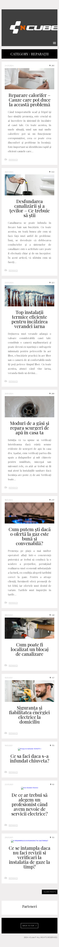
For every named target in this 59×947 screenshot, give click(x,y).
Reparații (13, 159)
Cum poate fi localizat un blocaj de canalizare (29, 649)
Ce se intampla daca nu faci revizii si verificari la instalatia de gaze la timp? (29, 857)
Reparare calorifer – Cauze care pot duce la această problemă (29, 100)
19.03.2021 (9, 745)
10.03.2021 (9, 678)
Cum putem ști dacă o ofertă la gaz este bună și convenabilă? (29, 536)
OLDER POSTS (50, 892)
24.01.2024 (9, 66)
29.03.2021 (9, 837)
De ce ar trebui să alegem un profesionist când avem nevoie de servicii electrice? (29, 804)
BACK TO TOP (28, 926)
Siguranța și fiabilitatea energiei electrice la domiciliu (29, 715)
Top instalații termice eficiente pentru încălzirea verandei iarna (29, 319)
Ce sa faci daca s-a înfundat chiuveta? (29, 758)
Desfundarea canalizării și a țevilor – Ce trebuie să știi (29, 208)
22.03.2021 (9, 784)
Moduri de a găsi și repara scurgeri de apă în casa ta (29, 428)
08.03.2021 (9, 615)
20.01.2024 (9, 394)
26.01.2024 (9, 172)
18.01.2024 (9, 500)
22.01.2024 (9, 283)
